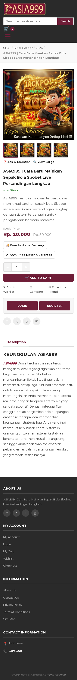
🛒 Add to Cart (38, 277)
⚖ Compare (36, 289)
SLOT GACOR (23, 48)
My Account (11, 537)
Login (7, 544)
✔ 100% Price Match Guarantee (29, 254)
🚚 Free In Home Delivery (25, 245)
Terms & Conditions (16, 612)
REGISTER (54, 305)
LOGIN (22, 305)
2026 (39, 48)
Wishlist (8, 558)
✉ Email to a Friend (57, 289)
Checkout (10, 565)
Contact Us (11, 597)
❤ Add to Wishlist (9, 289)
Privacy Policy (12, 604)
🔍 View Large (44, 162)
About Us (9, 590)
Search (65, 21)
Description (16, 342)
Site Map (9, 619)
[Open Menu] (7, 36)
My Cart (8, 551)
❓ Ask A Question (17, 162)
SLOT (7, 48)
